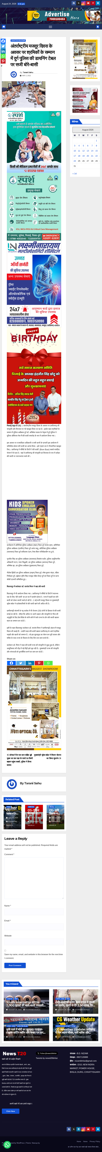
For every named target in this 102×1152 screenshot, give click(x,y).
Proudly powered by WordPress (13, 1143)
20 (88, 156)
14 (92, 151)
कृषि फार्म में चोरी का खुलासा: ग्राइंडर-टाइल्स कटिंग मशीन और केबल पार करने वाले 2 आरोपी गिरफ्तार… (25, 1032)
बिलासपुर (52, 807)
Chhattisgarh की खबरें (18, 40)
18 (79, 156)
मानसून (8, 807)
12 (83, 151)
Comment (9, 854)
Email (7, 921)
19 (83, 156)
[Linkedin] (30, 663)
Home (79, 1141)
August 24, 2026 (15, 1009)
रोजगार (16, 998)
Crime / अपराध (60, 998)
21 (92, 156)
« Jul (75, 174)
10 (75, 151)
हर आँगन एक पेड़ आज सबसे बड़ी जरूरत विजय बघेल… (84, 1147)
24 (75, 161)
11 (79, 151)
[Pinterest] (39, 663)
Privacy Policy (95, 1141)
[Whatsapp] (48, 663)
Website (8, 936)
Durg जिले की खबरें (22, 1026)
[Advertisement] (34, 479)
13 (88, 151)
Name (7, 906)
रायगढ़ (68, 998)
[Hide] (2, 66)
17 (75, 156)
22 (96, 156)
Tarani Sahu (28, 72)
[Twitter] (20, 663)
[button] (7, 1145)
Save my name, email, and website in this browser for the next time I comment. (33, 956)
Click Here (10, 1111)
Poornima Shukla (32, 1009)
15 (96, 151)
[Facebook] (11, 663)
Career (9, 998)
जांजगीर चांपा (31, 807)
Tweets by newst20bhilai (47, 1058)
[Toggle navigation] (50, 27)
